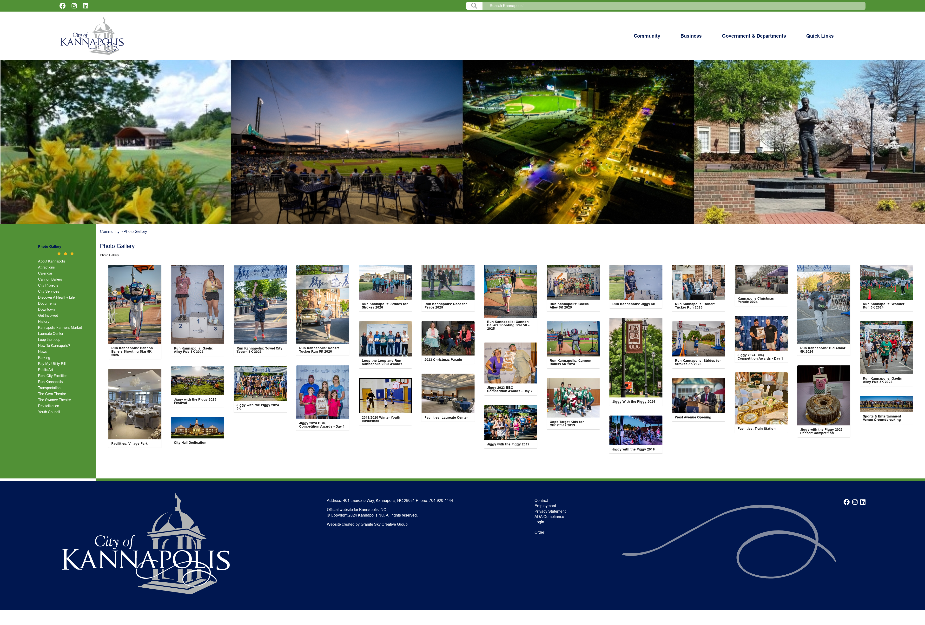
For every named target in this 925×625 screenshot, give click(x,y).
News (42, 351)
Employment (545, 506)
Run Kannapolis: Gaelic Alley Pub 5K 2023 (883, 380)
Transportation (49, 388)
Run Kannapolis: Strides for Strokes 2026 (385, 305)
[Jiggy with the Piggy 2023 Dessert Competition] (823, 395)
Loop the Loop (49, 339)
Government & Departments (754, 36)
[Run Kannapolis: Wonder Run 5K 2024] (886, 282)
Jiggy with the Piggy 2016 (633, 449)
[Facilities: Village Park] (134, 404)
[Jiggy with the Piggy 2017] (510, 422)
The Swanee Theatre (54, 400)
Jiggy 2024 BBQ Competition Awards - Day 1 (760, 356)
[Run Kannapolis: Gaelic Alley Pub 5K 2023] (886, 347)
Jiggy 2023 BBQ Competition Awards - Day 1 (322, 424)
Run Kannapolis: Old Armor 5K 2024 (823, 349)
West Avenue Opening (693, 417)
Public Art (45, 370)
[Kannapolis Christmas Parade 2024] (761, 279)
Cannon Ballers (50, 279)
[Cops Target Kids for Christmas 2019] (573, 398)
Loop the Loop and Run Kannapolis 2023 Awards (382, 362)
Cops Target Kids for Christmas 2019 (567, 423)
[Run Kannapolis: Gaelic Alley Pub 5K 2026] (197, 304)
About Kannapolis (52, 261)
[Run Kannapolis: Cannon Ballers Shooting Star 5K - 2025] (510, 291)
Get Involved (48, 315)
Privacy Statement (550, 511)
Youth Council (49, 412)
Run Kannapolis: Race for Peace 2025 (446, 305)
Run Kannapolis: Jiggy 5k (633, 304)
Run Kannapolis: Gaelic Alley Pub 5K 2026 (194, 350)
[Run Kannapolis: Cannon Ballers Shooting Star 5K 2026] (134, 304)
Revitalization (48, 406)
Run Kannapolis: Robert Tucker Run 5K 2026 (319, 349)
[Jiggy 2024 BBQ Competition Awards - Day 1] (761, 333)
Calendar (45, 273)
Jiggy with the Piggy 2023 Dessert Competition (822, 431)
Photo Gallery (49, 246)
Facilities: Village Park (129, 443)
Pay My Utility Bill (52, 364)
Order (539, 532)
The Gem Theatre (52, 394)
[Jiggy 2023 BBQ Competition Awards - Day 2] (510, 363)
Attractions (46, 267)
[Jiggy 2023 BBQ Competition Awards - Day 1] (322, 392)
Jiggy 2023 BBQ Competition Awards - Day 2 (510, 389)
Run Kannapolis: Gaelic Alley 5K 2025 (569, 305)
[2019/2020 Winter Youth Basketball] (385, 395)
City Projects (48, 285)
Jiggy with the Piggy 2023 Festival (195, 401)
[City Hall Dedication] (197, 427)
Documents (47, 303)
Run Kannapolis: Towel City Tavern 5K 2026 (260, 350)
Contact (541, 500)
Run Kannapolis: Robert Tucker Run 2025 (695, 305)
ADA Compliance (549, 517)
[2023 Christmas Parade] (448, 338)
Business (691, 36)
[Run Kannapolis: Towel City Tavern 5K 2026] (260, 304)
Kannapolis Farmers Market (60, 327)
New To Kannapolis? (54, 345)
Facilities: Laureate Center (446, 417)
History (43, 321)
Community (647, 36)
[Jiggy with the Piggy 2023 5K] (260, 383)
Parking (44, 358)
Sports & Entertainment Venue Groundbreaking (882, 418)
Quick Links (820, 36)
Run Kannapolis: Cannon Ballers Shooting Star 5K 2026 (132, 351)
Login (539, 522)
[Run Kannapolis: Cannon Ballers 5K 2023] (573, 338)
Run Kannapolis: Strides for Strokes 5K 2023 (698, 362)
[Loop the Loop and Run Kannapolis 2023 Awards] (385, 338)
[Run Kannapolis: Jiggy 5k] (635, 282)
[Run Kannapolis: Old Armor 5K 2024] (823, 304)
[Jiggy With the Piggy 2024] (635, 357)
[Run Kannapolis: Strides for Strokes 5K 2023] (698, 338)
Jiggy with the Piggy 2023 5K (258, 406)
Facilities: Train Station (757, 428)
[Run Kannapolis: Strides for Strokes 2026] (385, 282)
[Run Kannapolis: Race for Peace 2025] (448, 282)
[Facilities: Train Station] (761, 398)
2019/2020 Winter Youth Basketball (381, 419)
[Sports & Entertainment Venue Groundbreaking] (886, 404)
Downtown (46, 309)
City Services (48, 291)
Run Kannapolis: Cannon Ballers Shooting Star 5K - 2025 (508, 325)
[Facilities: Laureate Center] (448, 393)
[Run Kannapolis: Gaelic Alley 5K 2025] (573, 282)
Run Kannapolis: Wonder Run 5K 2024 (884, 305)
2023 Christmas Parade (443, 360)
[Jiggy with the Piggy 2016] (635, 430)
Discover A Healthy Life (56, 297)
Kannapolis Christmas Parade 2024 (756, 300)
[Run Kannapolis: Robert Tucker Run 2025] (698, 282)
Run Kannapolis (50, 382)
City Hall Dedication (190, 442)
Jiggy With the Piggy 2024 (633, 401)
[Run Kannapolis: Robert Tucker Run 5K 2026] (322, 304)
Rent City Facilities (52, 376)
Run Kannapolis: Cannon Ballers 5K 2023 (571, 362)
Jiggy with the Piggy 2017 (508, 444)
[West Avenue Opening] (698, 395)
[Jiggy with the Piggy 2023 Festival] (197, 380)
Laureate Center (50, 333)
